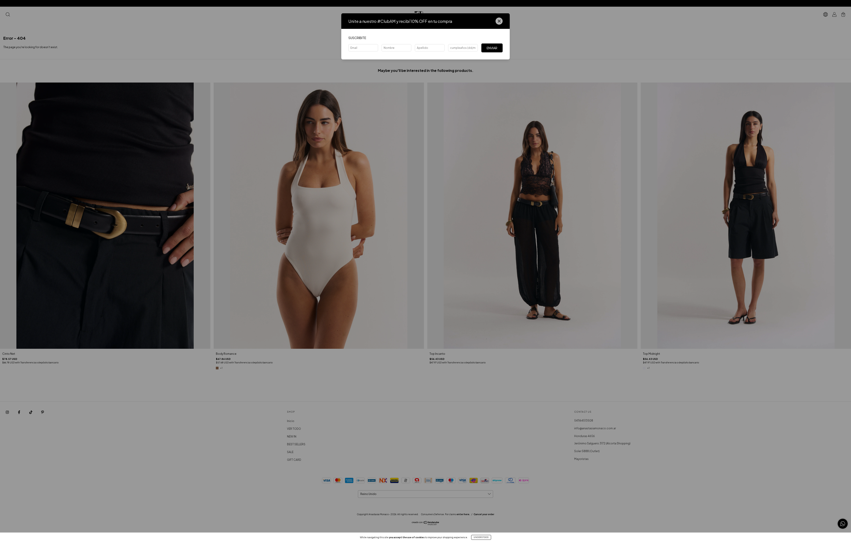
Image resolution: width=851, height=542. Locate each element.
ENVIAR (492, 48)
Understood (481, 537)
